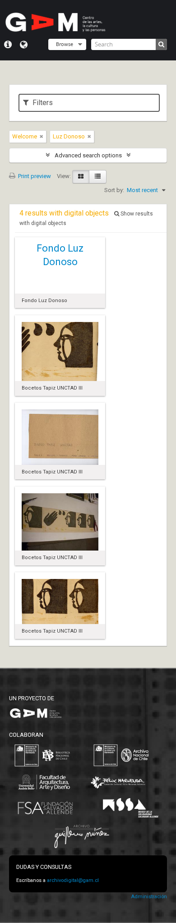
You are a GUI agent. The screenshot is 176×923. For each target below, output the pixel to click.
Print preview (34, 176)
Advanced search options (88, 155)
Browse (64, 44)
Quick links (8, 44)
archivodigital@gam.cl (73, 880)
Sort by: (114, 190)
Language (24, 44)
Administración (149, 897)
